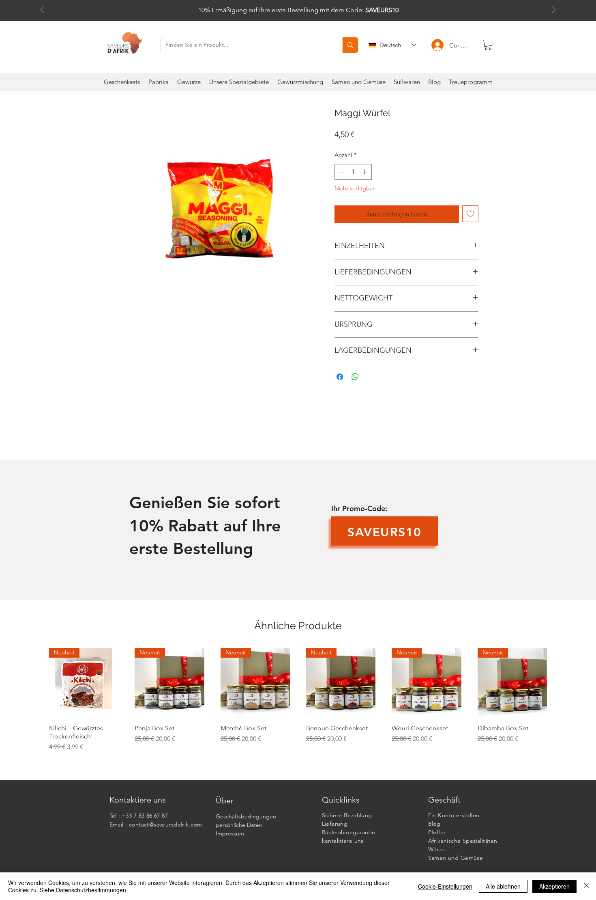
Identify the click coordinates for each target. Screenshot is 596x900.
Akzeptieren (554, 886)
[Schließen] (586, 886)
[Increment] (365, 171)
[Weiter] (553, 10)
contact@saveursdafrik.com (165, 824)
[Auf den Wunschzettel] (470, 213)
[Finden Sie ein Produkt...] (350, 45)
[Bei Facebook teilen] (340, 377)
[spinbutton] (353, 171)
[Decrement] (341, 171)
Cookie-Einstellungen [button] (445, 886)
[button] (488, 45)
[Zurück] (42, 10)
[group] (298, 703)
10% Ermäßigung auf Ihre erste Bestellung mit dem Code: (298, 10)
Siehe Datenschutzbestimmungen (83, 890)
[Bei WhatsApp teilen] (355, 377)
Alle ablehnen (503, 886)
